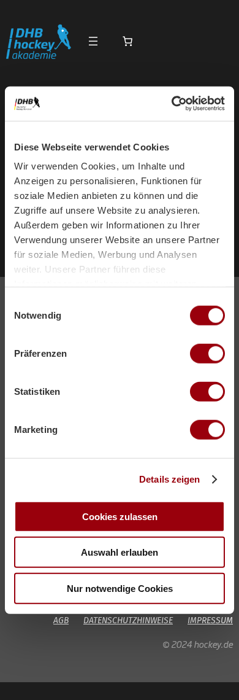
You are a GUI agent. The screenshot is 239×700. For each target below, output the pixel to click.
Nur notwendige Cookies (120, 588)
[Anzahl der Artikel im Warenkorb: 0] (127, 41)
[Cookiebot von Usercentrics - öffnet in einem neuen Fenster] (172, 104)
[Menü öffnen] (93, 41)
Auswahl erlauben (119, 552)
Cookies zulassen (119, 516)
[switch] (207, 353)
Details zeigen (169, 479)
